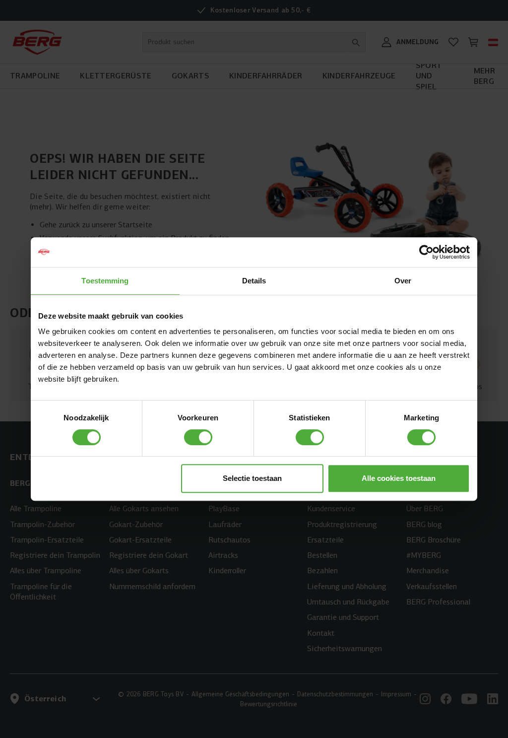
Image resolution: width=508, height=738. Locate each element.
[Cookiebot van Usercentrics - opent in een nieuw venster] (426, 252)
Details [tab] (254, 280)
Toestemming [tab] (104, 280)
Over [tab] (402, 280)
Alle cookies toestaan (399, 478)
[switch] (198, 437)
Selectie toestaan (252, 478)
